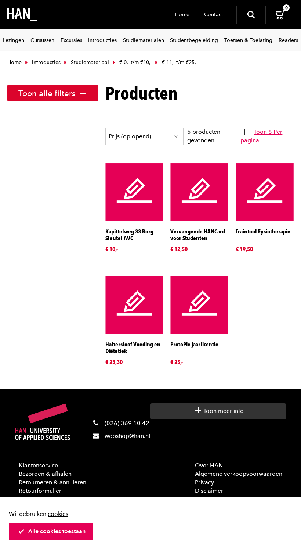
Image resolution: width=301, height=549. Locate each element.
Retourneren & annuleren (52, 482)
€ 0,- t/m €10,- (135, 62)
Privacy (204, 482)
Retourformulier (40, 490)
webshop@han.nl (127, 435)
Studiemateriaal (89, 62)
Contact (213, 14)
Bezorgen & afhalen (45, 473)
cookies (58, 513)
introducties (45, 62)
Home (182, 14)
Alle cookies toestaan (57, 531)
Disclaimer (209, 490)
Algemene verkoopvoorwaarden (238, 473)
